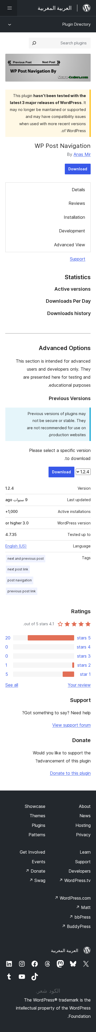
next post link (17, 569)
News (85, 815)
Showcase (35, 806)
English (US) (16, 546)
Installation (74, 217)
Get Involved (32, 852)
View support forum (71, 725)
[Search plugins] (34, 43)
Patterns (37, 834)
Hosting (83, 825)
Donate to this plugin (70, 773)
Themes (37, 815)
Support (77, 259)
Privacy (83, 834)
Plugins (38, 825)
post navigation (19, 580)
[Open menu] (8, 8)
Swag (37, 880)
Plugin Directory (76, 24)
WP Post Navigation (63, 145)
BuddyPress (76, 926)
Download (77, 169)
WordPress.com (72, 898)
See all (11, 685)
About (85, 806)
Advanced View (69, 244)
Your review (79, 685)
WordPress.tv (75, 880)
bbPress (80, 917)
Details (78, 189)
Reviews (77, 203)
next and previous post (25, 559)
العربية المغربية (64, 950)
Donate (35, 871)
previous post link (21, 591)
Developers (80, 871)
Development (72, 230)
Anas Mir (82, 154)
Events (38, 861)
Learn (85, 852)
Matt (83, 907)
